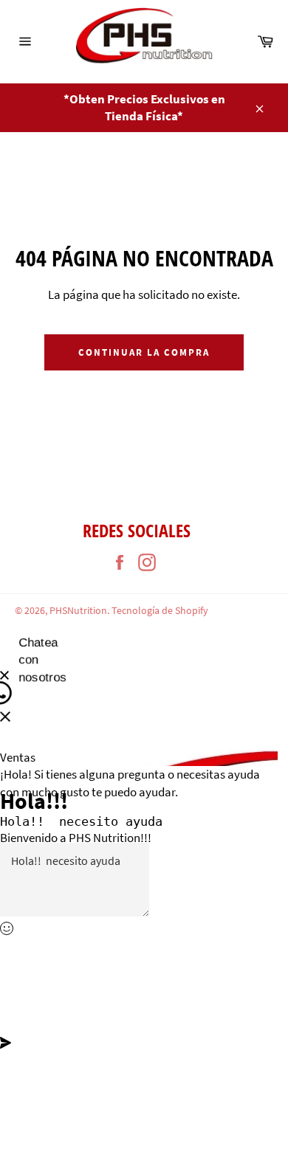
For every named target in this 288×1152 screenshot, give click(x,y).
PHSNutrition (78, 610)
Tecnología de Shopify (160, 610)
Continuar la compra (143, 352)
